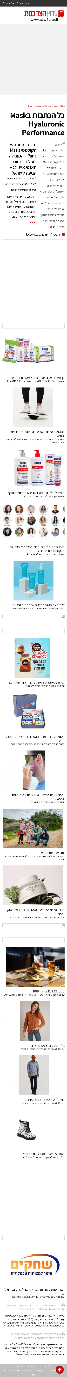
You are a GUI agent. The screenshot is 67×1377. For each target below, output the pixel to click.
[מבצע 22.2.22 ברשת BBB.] (33, 967)
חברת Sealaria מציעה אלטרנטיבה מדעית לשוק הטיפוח (36, 912)
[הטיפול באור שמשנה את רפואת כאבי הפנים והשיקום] (33, 770)
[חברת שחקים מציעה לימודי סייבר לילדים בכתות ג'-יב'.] (33, 1265)
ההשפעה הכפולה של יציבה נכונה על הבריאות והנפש (37, 434)
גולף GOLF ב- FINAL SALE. (48, 1045)
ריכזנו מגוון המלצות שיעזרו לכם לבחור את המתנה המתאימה (38, 608)
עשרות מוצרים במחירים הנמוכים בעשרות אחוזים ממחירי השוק (38, 743)
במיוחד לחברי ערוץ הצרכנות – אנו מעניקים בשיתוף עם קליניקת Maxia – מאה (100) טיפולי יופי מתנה (34, 1317)
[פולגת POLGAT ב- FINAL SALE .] (33, 1075)
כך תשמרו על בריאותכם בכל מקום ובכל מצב (38, 378)
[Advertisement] (33, 59)
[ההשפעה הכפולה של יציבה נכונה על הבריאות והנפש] (33, 407)
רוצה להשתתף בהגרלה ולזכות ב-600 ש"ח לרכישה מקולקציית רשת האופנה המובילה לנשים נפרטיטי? (34, 1346)
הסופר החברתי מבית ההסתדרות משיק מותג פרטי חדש (35, 739)
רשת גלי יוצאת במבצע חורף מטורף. (43, 1154)
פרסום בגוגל (27, 1370)
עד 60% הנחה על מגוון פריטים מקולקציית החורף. (42, 1103)
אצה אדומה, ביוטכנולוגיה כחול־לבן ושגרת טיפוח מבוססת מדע (37, 917)
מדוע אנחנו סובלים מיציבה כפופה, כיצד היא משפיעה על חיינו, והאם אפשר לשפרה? (35, 441)
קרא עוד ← (30, 222)
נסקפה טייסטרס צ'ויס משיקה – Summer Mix (36, 682)
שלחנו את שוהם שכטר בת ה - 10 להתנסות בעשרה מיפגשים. (38, 1296)
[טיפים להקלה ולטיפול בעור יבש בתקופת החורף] (33, 468)
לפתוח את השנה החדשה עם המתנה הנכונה (39, 605)
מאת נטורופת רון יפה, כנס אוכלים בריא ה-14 (45, 554)
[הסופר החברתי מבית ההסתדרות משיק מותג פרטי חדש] (33, 712)
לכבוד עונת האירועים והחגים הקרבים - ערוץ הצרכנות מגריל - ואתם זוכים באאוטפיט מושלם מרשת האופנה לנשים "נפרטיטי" (36, 1353)
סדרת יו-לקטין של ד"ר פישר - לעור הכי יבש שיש (44, 496)
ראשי (62, 106)
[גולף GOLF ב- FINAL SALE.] (33, 1021)
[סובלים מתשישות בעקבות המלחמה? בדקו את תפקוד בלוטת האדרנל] (33, 523)
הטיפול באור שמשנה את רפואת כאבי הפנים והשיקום (38, 797)
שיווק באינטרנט (39, 1370)
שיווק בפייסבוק (14, 1370)
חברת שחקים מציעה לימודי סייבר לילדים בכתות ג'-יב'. (34, 1291)
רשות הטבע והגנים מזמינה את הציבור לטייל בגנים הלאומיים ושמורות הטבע (35, 858)
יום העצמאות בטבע (53, 853)
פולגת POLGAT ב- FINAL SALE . (45, 1100)
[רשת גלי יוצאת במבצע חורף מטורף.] (33, 1129)
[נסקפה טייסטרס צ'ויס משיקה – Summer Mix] (33, 658)
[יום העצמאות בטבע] (33, 828)
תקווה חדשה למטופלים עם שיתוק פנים (47, 802)
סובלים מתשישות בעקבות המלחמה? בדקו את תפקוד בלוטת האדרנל (37, 549)
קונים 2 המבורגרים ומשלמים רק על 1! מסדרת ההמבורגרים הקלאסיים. (34, 994)
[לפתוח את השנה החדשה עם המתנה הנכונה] (33, 581)
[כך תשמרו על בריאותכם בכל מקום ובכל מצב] (33, 353)
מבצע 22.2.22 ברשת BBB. (48, 991)
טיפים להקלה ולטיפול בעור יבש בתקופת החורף (36, 493)
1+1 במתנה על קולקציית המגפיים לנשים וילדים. (44, 1157)
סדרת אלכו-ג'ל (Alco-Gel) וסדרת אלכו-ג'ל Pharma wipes (36, 381)
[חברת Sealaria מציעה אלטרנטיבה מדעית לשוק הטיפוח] (33, 885)
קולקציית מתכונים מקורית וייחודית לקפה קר (45, 685)
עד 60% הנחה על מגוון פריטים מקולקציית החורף (43, 1048)
